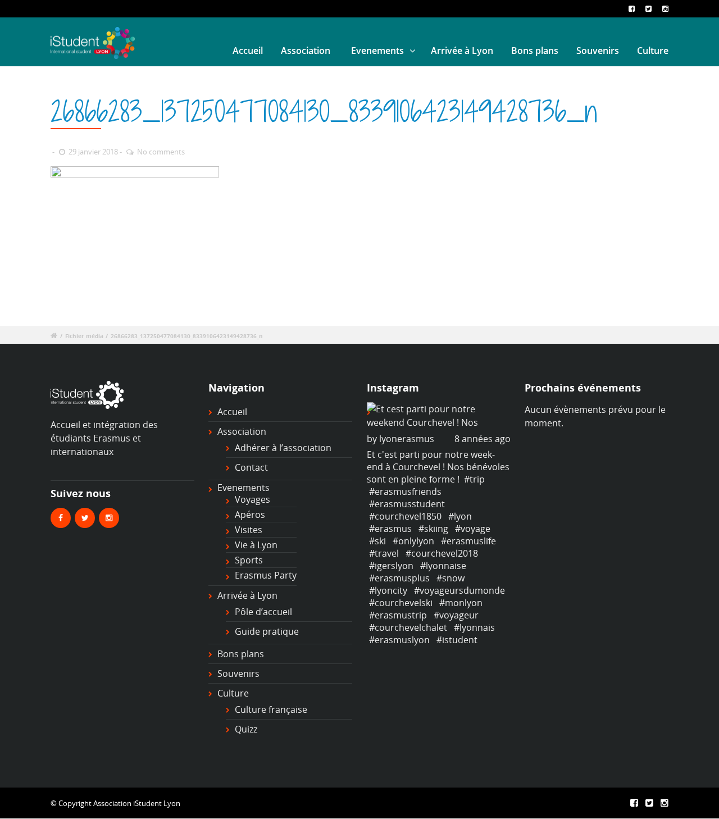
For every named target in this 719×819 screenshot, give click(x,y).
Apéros (250, 514)
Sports (249, 560)
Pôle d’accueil (263, 612)
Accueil (248, 50)
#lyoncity (388, 590)
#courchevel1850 (405, 516)
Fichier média (84, 336)
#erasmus (390, 528)
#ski (377, 541)
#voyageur (456, 615)
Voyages (252, 499)
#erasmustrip (398, 615)
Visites (248, 530)
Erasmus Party (266, 575)
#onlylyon (413, 541)
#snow (450, 578)
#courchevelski (401, 603)
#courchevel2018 (442, 553)
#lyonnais (474, 627)
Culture (652, 50)
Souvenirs (597, 50)
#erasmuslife (468, 541)
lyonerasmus (406, 439)
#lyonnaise (443, 565)
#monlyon (461, 603)
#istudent (456, 640)
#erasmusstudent (407, 504)
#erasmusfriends (405, 491)
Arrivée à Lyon (462, 50)
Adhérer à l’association (283, 448)
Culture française (271, 709)
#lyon (460, 516)
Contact (251, 467)
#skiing (433, 528)
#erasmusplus (399, 578)
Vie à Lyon (256, 545)
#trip (474, 479)
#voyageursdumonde (459, 590)
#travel (384, 553)
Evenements (377, 50)
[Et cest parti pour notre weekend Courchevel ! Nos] (439, 415)
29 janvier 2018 (93, 152)
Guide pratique (267, 631)
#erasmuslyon (399, 640)
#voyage (472, 528)
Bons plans (534, 50)
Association (305, 50)
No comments (161, 152)
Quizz (246, 729)
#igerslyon (391, 565)
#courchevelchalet (408, 627)
